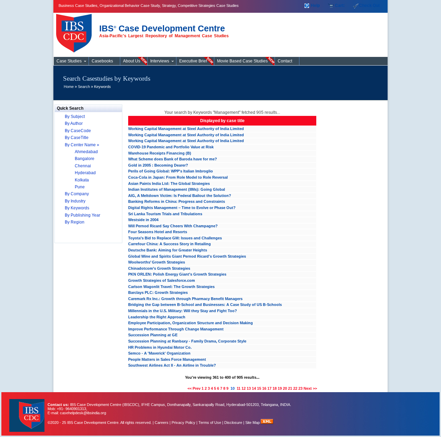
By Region (74, 222)
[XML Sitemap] (267, 422)
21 (290, 388)
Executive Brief (193, 61)
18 (275, 388)
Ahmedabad (86, 151)
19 (280, 388)
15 (259, 388)
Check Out (369, 5)
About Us (131, 61)
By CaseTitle (77, 137)
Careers (161, 422)
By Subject (75, 116)
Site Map (253, 422)
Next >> (310, 388)
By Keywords (77, 208)
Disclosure (233, 422)
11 (238, 388)
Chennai (83, 165)
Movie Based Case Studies (242, 61)
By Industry (75, 201)
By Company (77, 193)
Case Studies (75, 30)
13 (249, 388)
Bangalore (84, 158)
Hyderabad (85, 172)
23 (300, 388)
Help (315, 5)
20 (285, 388)
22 (295, 388)
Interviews (159, 61)
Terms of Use (209, 422)
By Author (74, 123)
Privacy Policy (183, 422)
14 (254, 388)
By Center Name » (82, 144)
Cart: (340, 5)
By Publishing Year (82, 215)
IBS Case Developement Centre (27, 411)
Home (69, 87)
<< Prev (194, 388)
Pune (80, 187)
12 (244, 388)
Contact (285, 61)
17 (269, 388)
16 (264, 388)
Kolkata (82, 180)
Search (84, 87)
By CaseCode (78, 130)
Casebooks (102, 61)
